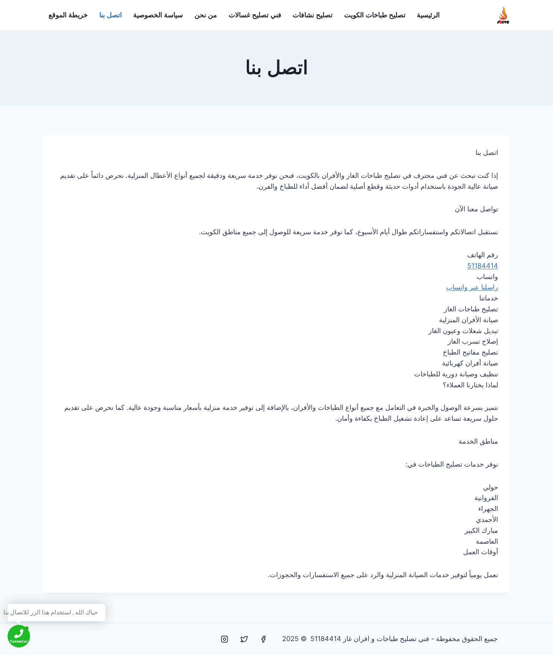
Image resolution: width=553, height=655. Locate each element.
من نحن (205, 15)
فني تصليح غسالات (255, 15)
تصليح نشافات (313, 15)
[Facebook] (263, 639)
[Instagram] (224, 639)
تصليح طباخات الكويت (375, 15)
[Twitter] (244, 639)
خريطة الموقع (68, 15)
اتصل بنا (110, 15)
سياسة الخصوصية (158, 15)
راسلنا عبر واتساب (472, 287)
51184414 (482, 266)
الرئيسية (428, 15)
